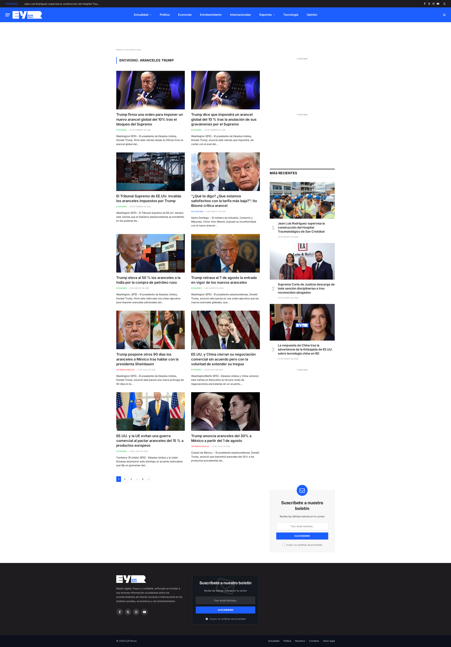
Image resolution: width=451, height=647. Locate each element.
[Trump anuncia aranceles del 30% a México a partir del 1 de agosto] (225, 411)
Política (165, 14)
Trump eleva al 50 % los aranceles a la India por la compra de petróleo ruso (148, 280)
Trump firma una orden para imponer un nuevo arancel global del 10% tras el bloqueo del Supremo (149, 119)
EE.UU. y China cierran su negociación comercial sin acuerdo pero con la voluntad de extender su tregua (223, 359)
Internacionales (240, 14)
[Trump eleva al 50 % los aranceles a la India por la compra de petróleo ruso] (150, 253)
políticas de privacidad (310, 545)
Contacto (314, 640)
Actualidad (141, 14)
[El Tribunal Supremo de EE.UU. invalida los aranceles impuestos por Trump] (150, 171)
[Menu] (7, 15)
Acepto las (303, 545)
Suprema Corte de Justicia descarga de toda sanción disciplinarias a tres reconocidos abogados (63, 3)
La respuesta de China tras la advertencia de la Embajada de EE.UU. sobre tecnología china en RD (305, 349)
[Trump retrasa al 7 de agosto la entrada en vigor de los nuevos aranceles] (225, 253)
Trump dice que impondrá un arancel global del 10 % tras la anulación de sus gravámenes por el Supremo (224, 119)
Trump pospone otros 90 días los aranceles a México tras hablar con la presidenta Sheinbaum (147, 359)
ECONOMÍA (121, 130)
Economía (184, 14)
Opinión (312, 14)
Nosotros (300, 640)
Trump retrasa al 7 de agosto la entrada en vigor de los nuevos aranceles (224, 280)
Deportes (265, 14)
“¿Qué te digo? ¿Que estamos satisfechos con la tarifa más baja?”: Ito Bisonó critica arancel (224, 201)
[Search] (444, 15)
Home (119, 49)
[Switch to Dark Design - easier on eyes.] (444, 3)
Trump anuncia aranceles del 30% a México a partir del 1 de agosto (221, 438)
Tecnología (290, 14)
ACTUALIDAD (197, 211)
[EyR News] (27, 14)
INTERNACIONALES (125, 370)
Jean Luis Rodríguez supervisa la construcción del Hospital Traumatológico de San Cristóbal (301, 227)
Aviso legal (329, 640)
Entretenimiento (211, 14)
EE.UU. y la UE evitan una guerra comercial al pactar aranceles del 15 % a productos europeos (149, 441)
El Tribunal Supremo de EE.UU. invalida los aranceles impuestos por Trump (148, 198)
